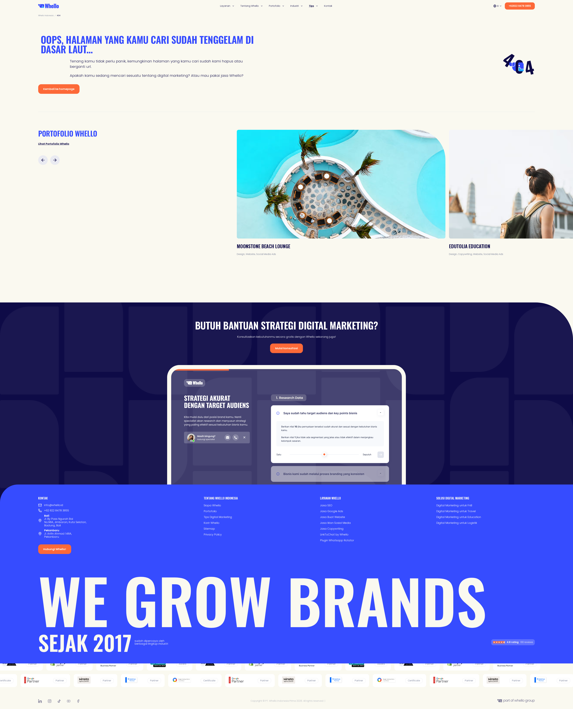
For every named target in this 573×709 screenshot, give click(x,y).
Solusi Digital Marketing (452, 498)
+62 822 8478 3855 (56, 510)
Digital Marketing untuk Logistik (456, 523)
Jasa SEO (326, 505)
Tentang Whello (249, 6)
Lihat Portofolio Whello (53, 144)
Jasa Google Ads (331, 511)
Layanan (225, 6)
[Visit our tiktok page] (59, 701)
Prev (43, 160)
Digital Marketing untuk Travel (456, 511)
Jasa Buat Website (332, 517)
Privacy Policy (213, 534)
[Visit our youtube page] (68, 701)
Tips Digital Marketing (218, 517)
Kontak (328, 6)
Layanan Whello (330, 498)
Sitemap (209, 529)
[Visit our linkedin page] (40, 701)
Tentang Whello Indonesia (221, 498)
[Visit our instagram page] (49, 701)
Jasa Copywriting (332, 529)
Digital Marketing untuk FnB (454, 505)
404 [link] (58, 15)
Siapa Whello (212, 505)
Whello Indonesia (46, 15)
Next (55, 160)
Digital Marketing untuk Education (458, 517)
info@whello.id (53, 505)
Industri (294, 6)
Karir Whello (211, 523)
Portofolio (274, 6)
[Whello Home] (48, 6)
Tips (311, 6)
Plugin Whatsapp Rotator (337, 540)
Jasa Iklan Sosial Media (335, 523)
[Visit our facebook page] (78, 701)
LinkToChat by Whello (334, 534)
